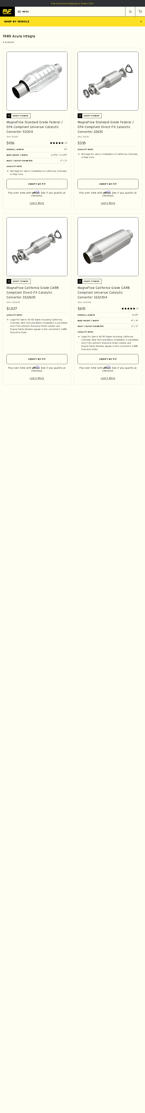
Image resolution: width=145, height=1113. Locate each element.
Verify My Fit (37, 184)
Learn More (48, 204)
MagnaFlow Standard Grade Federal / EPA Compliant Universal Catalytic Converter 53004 (35, 126)
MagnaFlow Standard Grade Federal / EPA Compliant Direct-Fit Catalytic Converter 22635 (106, 126)
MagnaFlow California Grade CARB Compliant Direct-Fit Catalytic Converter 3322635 (33, 292)
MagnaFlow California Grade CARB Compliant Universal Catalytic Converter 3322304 (104, 292)
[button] (140, 12)
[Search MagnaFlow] (130, 12)
